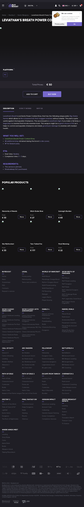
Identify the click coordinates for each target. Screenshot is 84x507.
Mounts (24, 416)
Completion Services (49, 419)
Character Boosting (49, 327)
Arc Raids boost (27, 359)
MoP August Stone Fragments (68, 302)
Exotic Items (6, 413)
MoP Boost (65, 278)
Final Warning (63, 244)
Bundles (44, 393)
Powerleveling (46, 321)
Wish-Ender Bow (36, 211)
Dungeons (45, 330)
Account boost (67, 378)
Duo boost (65, 393)
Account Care (47, 407)
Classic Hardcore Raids (10, 334)
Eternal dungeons (48, 359)
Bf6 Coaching (66, 367)
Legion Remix (46, 297)
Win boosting (66, 390)
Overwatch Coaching (69, 384)
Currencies (5, 384)
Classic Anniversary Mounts (31, 331)
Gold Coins (46, 318)
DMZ (3, 367)
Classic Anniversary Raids (30, 324)
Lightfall (4, 410)
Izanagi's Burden (64, 211)
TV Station (65, 423)
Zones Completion (48, 416)
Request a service (8, 291)
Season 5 (5, 353)
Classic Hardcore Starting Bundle (11, 320)
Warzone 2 (5, 365)
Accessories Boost (68, 320)
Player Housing (47, 300)
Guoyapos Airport (68, 417)
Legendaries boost (48, 365)
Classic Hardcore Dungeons (11, 331)
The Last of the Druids (29, 393)
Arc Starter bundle (28, 365)
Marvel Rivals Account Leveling (69, 326)
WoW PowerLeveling (49, 285)
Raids (44, 381)
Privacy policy (26, 276)
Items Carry (6, 390)
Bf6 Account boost (68, 356)
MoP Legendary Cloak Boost (72, 298)
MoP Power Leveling (69, 281)
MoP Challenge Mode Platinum (69, 295)
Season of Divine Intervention (47, 314)
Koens (64, 414)
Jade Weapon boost (69, 387)
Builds (44, 324)
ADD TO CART (32, 94)
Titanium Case (67, 420)
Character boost (8, 381)
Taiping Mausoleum (8, 452)
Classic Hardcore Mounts (10, 337)
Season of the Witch (9, 404)
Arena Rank (6, 443)
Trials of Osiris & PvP (8, 407)
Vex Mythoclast (8, 244)
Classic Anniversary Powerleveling (28, 316)
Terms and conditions (29, 282)
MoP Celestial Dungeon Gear (70, 290)
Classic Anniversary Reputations (28, 335)
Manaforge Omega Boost (51, 279)
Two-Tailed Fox (36, 244)
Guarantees (6, 282)
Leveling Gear (47, 378)
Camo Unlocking (7, 356)
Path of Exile (6, 378)
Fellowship (45, 353)
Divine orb (25, 384)
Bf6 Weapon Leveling (69, 359)
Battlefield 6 (66, 353)
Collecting (45, 410)
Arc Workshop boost (29, 362)
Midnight (45, 294)
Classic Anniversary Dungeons (28, 320)
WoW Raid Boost (48, 288)
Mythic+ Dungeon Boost (50, 282)
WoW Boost (46, 276)
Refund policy (26, 279)
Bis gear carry (46, 367)
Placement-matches (69, 323)
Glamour (25, 419)
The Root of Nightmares (10, 419)
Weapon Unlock (7, 449)
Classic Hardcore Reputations (8, 341)
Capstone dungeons (49, 362)
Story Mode (6, 437)
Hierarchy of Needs (9, 211)
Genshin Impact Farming (50, 413)
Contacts (5, 288)
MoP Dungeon (67, 284)
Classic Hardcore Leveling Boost (11, 316)
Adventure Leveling (48, 404)
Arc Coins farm (27, 367)
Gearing (25, 413)
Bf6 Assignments (67, 362)
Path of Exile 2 (27, 378)
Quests (44, 384)
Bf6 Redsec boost (68, 365)
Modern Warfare (7, 362)
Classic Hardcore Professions (12, 329)
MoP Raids (65, 287)
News (4, 279)
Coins (4, 440)
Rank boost (66, 317)
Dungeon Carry (47, 356)
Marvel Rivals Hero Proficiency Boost (68, 330)
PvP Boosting (46, 291)
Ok (74, 24)
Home (4, 276)
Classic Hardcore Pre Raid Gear (11, 325)
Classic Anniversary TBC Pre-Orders (32, 328)
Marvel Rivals (66, 314)
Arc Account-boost (28, 356)
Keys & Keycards (47, 390)
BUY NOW (52, 94)
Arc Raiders (26, 353)
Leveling (5, 359)
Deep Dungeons (27, 407)
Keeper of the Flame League (12, 393)
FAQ (3, 285)
